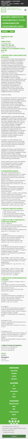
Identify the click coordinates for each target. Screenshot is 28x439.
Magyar (8, 5)
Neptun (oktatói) (14, 370)
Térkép (22, 3)
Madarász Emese (5, 347)
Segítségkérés (14, 379)
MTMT (3, 52)
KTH (14, 386)
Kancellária (14, 376)
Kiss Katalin (4, 350)
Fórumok (3, 359)
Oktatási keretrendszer (14, 403)
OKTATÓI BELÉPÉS (4, 3)
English (3, 5)
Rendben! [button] (14, 436)
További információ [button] (8, 432)
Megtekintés (5, 31)
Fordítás (12, 31)
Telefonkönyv (16, 3)
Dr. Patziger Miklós (6, 43)
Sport (14, 394)
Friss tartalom (5, 360)
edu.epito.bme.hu (16, 1)
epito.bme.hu (8, 1)
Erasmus (14, 388)
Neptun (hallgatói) (14, 391)
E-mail (10, 3)
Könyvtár (14, 396)
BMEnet (14, 406)
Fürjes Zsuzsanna (6, 348)
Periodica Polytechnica (14, 412)
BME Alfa (14, 414)
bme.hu (2, 1)
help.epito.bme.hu (6, 2)
